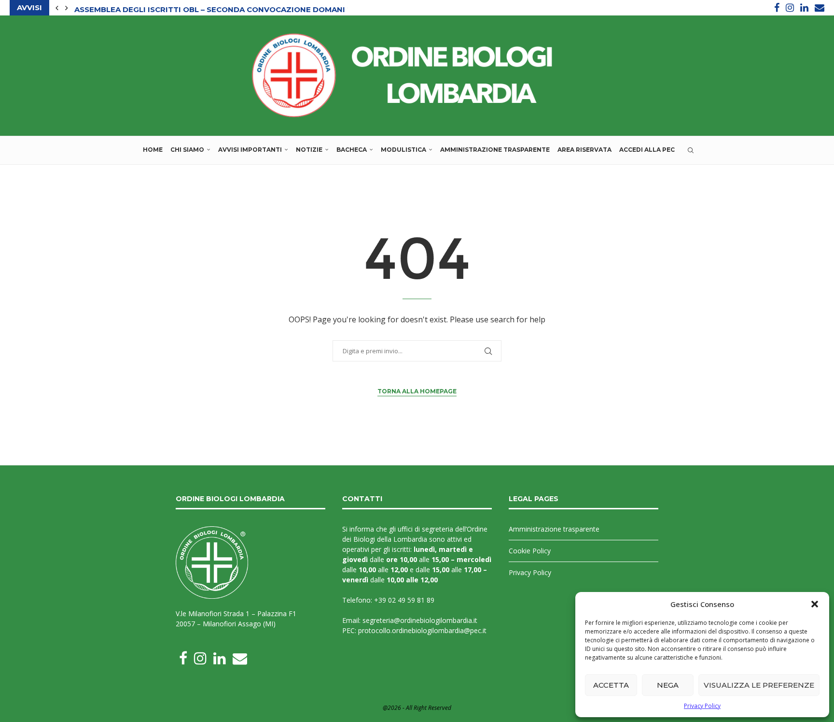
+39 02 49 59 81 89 (404, 600)
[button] (815, 604)
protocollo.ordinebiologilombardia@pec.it (422, 630)
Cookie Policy (530, 550)
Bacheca (351, 149)
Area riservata (584, 149)
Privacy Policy (702, 706)
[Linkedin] (804, 7)
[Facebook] (776, 7)
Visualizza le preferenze (759, 685)
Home (153, 149)
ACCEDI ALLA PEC (647, 149)
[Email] (819, 7)
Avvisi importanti (250, 149)
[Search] (690, 150)
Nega (668, 685)
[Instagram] (790, 7)
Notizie (309, 149)
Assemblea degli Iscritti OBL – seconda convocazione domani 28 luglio (231, 8)
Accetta (611, 685)
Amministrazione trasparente (495, 149)
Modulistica (403, 149)
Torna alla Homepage (417, 391)
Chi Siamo (187, 149)
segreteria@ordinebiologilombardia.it (419, 620)
